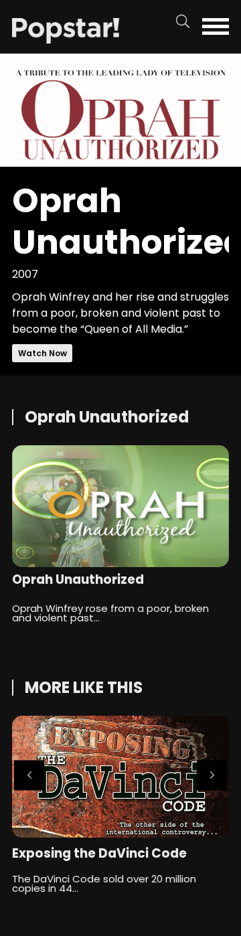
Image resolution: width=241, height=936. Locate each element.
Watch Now (42, 353)
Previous (29, 776)
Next (212, 776)
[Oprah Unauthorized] (65, 30)
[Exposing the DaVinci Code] (120, 777)
